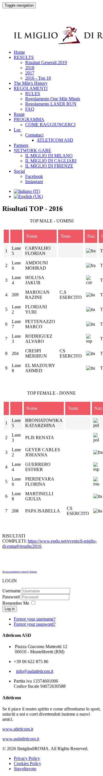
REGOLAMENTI (30, 88)
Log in (10, 609)
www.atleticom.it (17, 729)
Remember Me (15, 603)
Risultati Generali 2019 (46, 62)
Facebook (34, 176)
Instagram (34, 181)
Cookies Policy (27, 763)
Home (19, 52)
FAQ (29, 109)
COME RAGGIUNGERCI (50, 124)
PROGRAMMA (29, 119)
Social (19, 171)
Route (19, 114)
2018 (29, 67)
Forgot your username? (35, 618)
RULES (32, 93)
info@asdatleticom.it (34, 671)
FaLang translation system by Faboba (19, 572)
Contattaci (34, 134)
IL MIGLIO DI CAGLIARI (50, 160)
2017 (29, 72)
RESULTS (24, 57)
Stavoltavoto (25, 768)
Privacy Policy (27, 758)
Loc (17, 129)
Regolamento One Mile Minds (52, 98)
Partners (21, 145)
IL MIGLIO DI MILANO (49, 155)
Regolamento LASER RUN (50, 103)
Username (11, 590)
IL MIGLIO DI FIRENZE (49, 166)
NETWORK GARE (32, 150)
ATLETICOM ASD (55, 140)
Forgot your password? (35, 624)
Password (11, 596)
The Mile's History (30, 83)
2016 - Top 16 (38, 78)
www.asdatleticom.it (20, 738)
